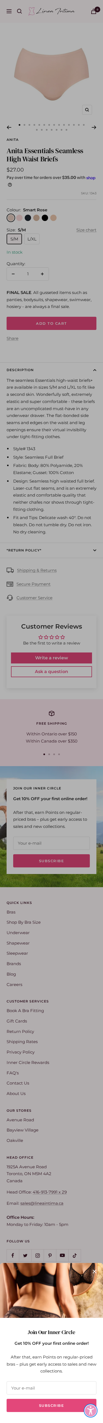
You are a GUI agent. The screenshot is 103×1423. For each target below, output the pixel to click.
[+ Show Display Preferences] (91, 1411)
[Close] (94, 1271)
